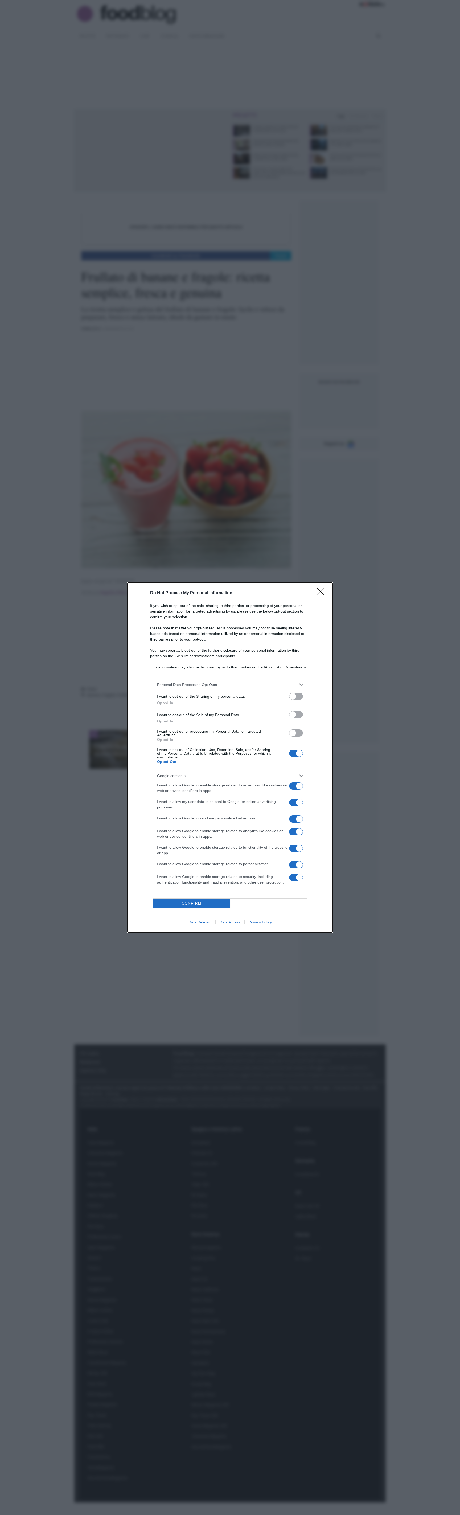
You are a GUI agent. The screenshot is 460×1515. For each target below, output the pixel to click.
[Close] (322, 593)
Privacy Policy (260, 922)
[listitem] (230, 684)
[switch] (296, 696)
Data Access (230, 922)
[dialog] (230, 757)
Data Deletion (199, 922)
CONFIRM (192, 903)
